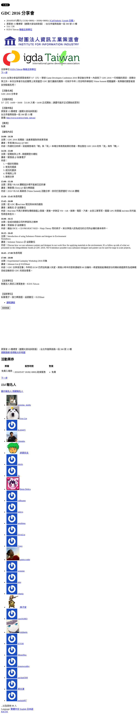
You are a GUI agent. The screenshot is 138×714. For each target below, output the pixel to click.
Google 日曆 (68, 20)
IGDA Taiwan (16, 69)
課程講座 (10, 302)
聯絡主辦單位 (25, 29)
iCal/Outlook (55, 20)
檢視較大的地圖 (17, 352)
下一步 (4, 72)
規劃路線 (5, 352)
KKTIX (4, 711)
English (23, 709)
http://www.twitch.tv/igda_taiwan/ (20, 118)
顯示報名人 (6, 391)
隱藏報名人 (17, 391)
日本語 (30, 709)
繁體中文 (15, 709)
